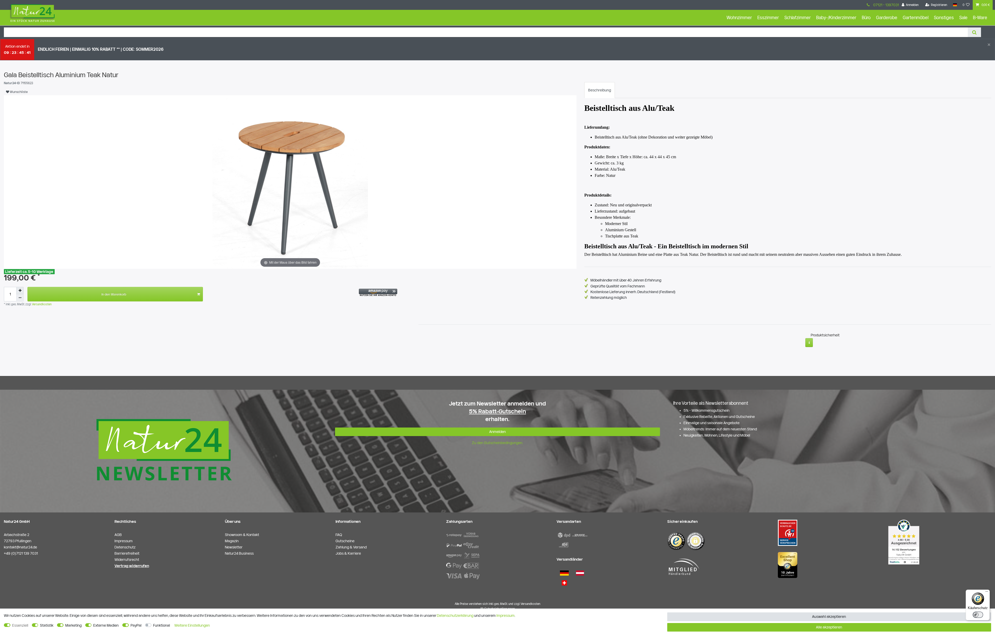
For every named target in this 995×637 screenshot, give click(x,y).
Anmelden (497, 432)
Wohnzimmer (739, 17)
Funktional (161, 625)
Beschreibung (599, 90)
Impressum (505, 615)
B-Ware (980, 17)
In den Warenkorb (114, 294)
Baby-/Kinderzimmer (836, 17)
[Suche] (974, 32)
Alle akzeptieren (829, 627)
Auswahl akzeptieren (829, 616)
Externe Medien (106, 625)
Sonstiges (944, 17)
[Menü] (987, 593)
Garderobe (886, 17)
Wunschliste (18, 91)
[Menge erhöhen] (20, 290)
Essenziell (20, 625)
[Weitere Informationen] (809, 342)
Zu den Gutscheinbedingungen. (497, 443)
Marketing (73, 625)
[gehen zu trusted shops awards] (787, 565)
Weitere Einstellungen (192, 625)
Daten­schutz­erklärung (455, 615)
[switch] (978, 615)
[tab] (599, 90)
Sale (963, 17)
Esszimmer (768, 17)
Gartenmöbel (915, 17)
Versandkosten (41, 304)
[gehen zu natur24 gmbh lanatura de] (787, 532)
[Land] (955, 5)
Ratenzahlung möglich (609, 297)
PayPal (136, 625)
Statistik (46, 625)
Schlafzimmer (797, 17)
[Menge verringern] (20, 297)
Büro (866, 17)
